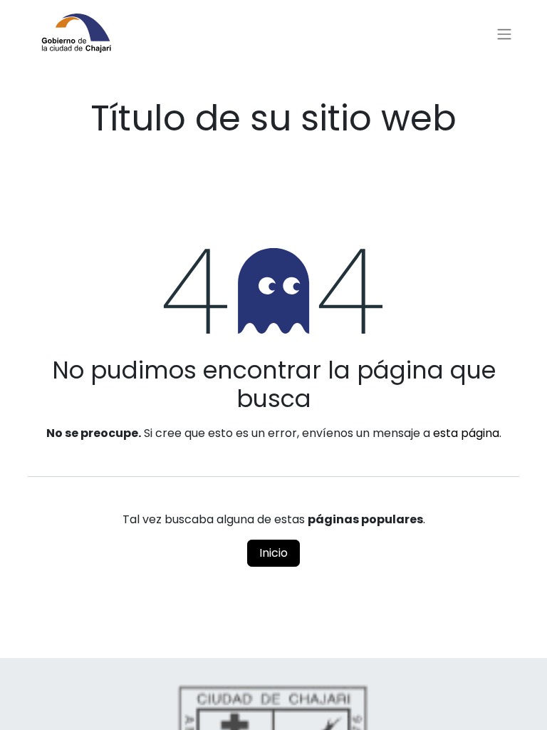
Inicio (273, 553)
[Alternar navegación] (504, 34)
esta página (466, 433)
